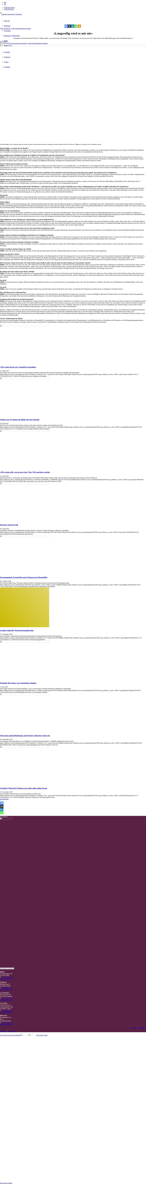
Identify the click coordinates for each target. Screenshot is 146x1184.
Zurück (2, 799)
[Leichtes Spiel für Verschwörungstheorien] (24, 626)
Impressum (133, 1028)
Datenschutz (142, 1028)
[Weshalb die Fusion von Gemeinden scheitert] (24, 642)
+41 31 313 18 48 (7, 977)
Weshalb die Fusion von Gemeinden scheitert (18, 683)
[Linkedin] (72, 26)
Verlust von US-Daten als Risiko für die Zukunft (19, 420)
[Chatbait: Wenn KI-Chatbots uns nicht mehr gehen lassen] (24, 747)
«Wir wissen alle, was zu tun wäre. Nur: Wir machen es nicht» (25, 472)
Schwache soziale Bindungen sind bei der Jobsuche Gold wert (25, 736)
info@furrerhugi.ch (6, 979)
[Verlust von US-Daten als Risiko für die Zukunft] (24, 378)
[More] (79, 26)
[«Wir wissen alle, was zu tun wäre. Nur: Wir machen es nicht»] (24, 431)
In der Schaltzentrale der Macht (21, 28)
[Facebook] (66, 26)
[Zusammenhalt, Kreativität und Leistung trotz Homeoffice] (24, 536)
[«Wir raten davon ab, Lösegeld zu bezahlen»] (24, 326)
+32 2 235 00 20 (6, 1023)
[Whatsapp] (75, 26)
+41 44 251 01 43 (7, 988)
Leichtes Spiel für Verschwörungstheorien (17, 630)
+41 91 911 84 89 (7, 1010)
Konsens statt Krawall (9, 525)
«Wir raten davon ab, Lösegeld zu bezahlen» (18, 367)
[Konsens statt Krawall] (24, 484)
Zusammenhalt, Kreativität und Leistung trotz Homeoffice (23, 577)
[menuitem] (75, 2)
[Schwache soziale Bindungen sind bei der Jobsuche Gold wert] (24, 694)
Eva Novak (3, 41)
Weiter (7, 799)
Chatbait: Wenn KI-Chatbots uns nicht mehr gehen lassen (23, 788)
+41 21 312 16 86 (7, 998)
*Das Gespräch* (5, 28)
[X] (69, 26)
